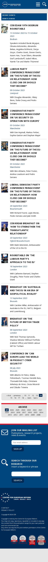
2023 (29, 410)
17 (19, 398)
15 (11, 398)
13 (37, 395)
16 (15, 398)
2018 (18, 412)
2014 (41, 412)
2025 (17, 410)
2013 (10, 415)
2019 (12, 412)
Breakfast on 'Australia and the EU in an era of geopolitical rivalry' (25, 290)
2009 (33, 415)
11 (29, 395)
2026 (12, 410)
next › (29, 398)
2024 (23, 410)
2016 (30, 412)
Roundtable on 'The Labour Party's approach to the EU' (22, 259)
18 (23, 398)
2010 (27, 415)
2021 (40, 410)
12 (33, 395)
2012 (15, 415)
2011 (21, 415)
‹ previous (17, 395)
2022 (35, 410)
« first (9, 395)
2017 (24, 412)
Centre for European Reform (11, 4)
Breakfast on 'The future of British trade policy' (24, 322)
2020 (7, 412)
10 (25, 395)
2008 (38, 415)
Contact (5, 508)
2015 (35, 412)
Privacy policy (7, 510)
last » (36, 398)
